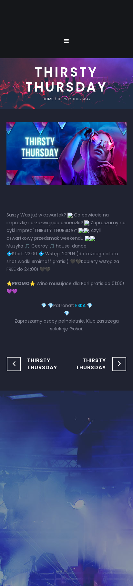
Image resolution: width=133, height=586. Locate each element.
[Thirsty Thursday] (66, 153)
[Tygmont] (66, 472)
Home (48, 99)
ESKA (80, 305)
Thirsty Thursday (42, 364)
